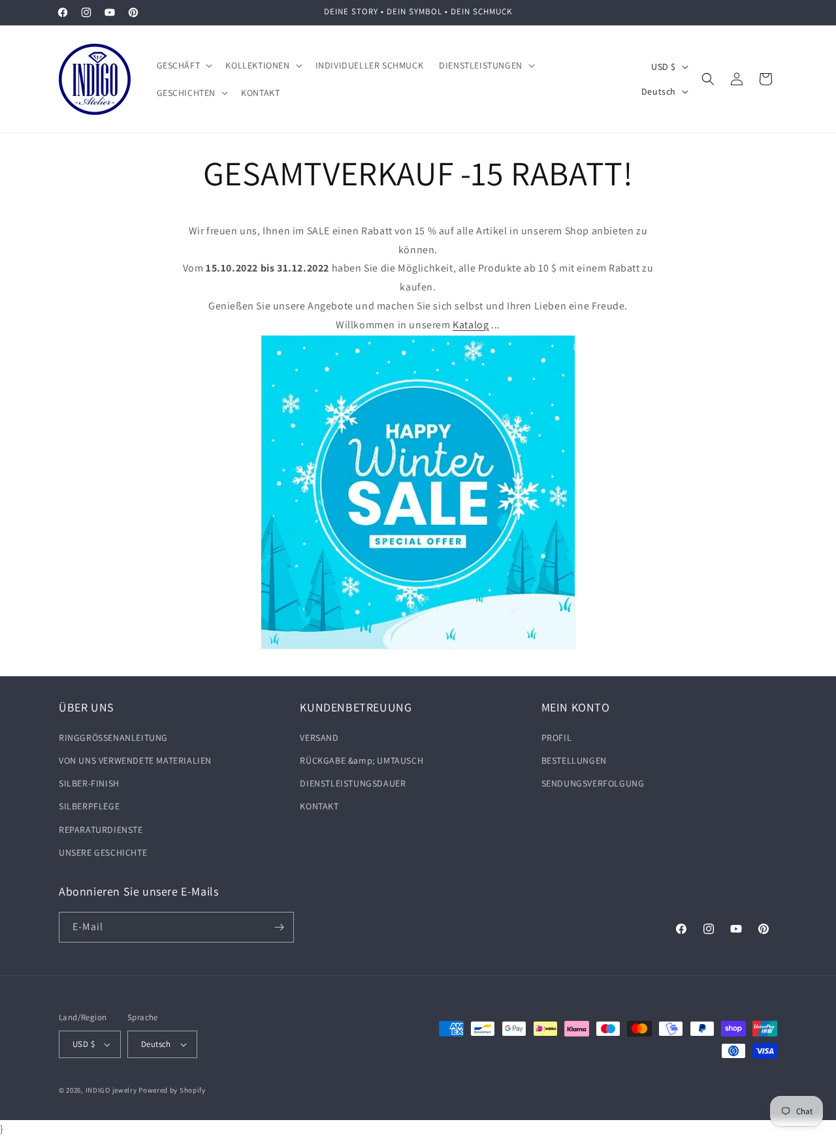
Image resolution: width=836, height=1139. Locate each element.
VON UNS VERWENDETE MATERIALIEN (135, 760)
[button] (183, 65)
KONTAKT (319, 806)
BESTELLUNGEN (574, 760)
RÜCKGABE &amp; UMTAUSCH (361, 760)
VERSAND (319, 737)
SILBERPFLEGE (89, 806)
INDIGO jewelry (111, 1090)
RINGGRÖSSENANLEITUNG (113, 737)
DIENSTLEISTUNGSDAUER (353, 783)
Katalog (471, 325)
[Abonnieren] (279, 927)
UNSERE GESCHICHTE (103, 852)
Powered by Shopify (172, 1090)
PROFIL (556, 737)
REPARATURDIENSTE (101, 829)
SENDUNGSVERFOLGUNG (593, 783)
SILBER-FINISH (89, 783)
